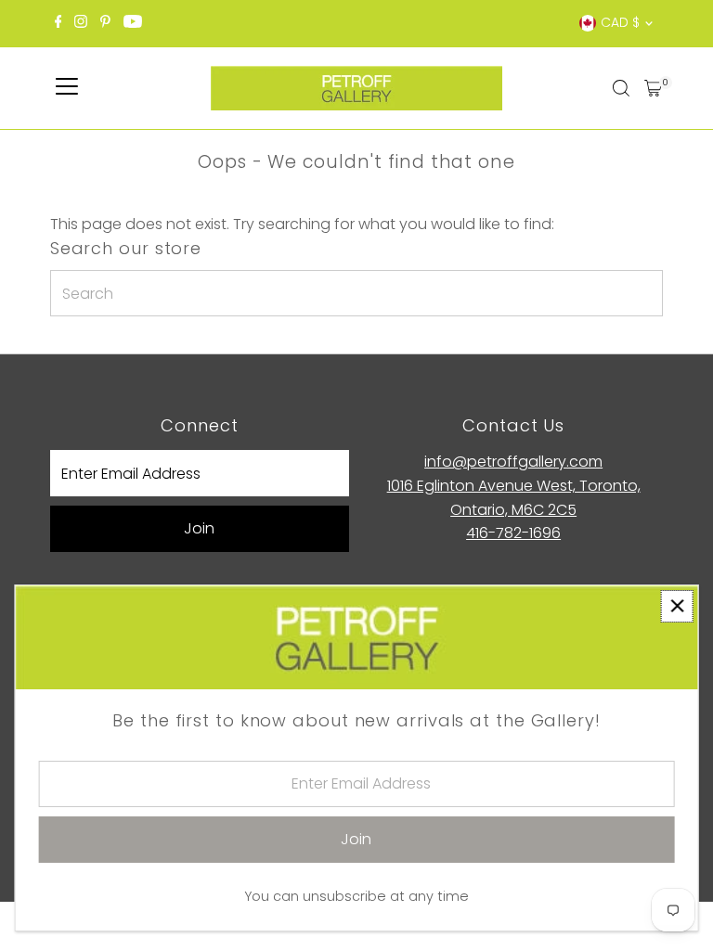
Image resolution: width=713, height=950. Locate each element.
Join (199, 528)
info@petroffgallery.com (513, 461)
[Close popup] (677, 606)
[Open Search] (621, 88)
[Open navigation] (67, 88)
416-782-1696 (513, 533)
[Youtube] (133, 23)
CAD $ (620, 22)
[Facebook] (58, 23)
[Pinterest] (105, 23)
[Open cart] (653, 88)
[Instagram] (81, 23)
